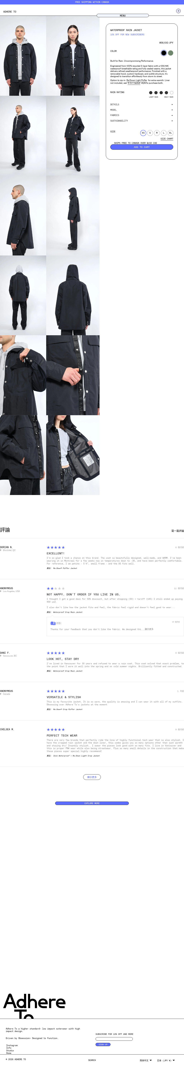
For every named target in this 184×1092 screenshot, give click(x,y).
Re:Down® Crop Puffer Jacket (67, 709)
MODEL (113, 110)
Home (8, 1053)
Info (8, 1047)
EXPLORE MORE (92, 803)
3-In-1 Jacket (134, 83)
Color (113, 51)
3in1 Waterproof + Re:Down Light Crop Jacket (76, 755)
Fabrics (114, 115)
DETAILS (114, 104)
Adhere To (9, 11)
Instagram (12, 1045)
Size (112, 131)
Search (92, 1060)
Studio (10, 1050)
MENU (123, 15)
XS (143, 132)
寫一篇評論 (177, 530)
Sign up (103, 1044)
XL (170, 132)
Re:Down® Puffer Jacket (65, 568)
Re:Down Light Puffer (136, 80)
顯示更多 (149, 629)
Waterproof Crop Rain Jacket (67, 612)
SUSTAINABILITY (119, 121)
